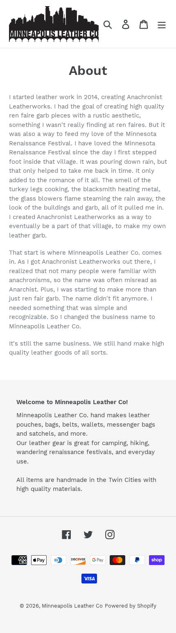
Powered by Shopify (130, 606)
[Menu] (162, 24)
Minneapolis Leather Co (72, 606)
